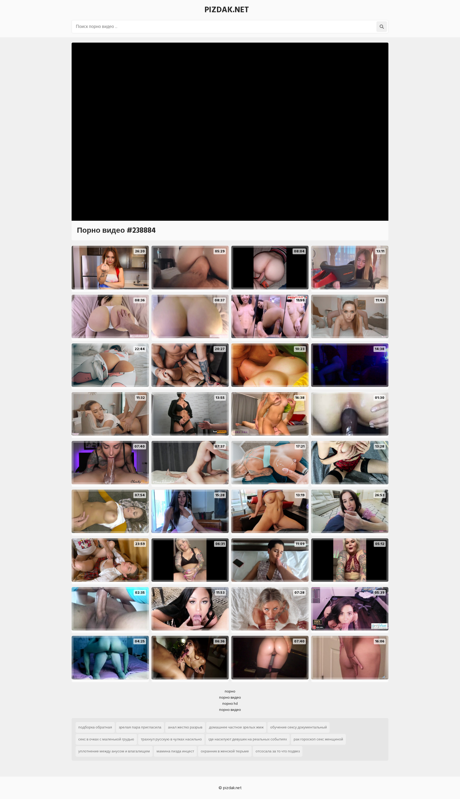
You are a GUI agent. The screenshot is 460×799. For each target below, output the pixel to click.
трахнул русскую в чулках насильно (171, 739)
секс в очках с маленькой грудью (106, 739)
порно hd (230, 703)
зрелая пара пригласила (140, 727)
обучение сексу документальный (298, 727)
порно (230, 691)
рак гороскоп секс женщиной (318, 739)
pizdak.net (226, 9)
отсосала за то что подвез (278, 751)
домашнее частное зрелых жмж (236, 727)
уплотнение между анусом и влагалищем (114, 751)
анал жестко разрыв (185, 727)
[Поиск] (381, 26)
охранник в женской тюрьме (225, 751)
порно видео (230, 697)
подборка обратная (95, 727)
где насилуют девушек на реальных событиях (247, 739)
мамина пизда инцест (175, 751)
